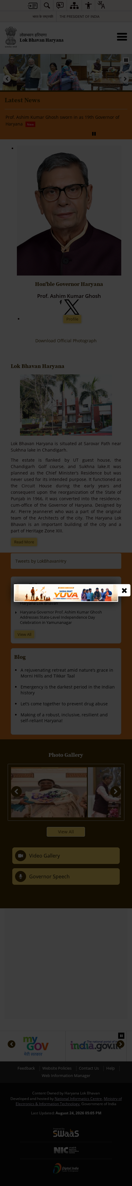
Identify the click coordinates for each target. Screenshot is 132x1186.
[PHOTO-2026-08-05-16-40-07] (66, 587)
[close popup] (124, 590)
